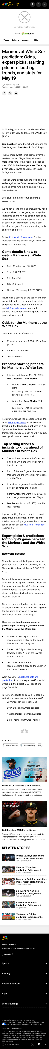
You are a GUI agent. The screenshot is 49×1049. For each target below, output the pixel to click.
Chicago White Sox (12, 745)
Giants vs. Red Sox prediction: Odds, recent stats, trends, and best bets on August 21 (31, 880)
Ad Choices (29, 1022)
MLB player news (17, 422)
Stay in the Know (9, 944)
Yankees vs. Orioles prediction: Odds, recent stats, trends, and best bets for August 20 (30, 915)
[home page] (10, 4)
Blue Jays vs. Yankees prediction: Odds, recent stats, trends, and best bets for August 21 (30, 892)
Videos (6, 40)
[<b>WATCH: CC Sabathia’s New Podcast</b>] (24, 769)
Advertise (5, 1020)
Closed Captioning (24, 1020)
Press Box (20, 1022)
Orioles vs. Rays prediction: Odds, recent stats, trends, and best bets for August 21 (30, 857)
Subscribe (7, 954)
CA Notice (25, 1024)
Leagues (25, 40)
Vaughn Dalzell (21, 908)
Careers (13, 1020)
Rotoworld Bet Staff (11, 85)
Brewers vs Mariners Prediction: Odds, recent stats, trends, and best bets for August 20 (30, 904)
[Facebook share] (4, 93)
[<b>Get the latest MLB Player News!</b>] (24, 814)
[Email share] (16, 93)
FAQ (33, 1020)
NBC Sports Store (8, 1022)
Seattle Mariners (29, 745)
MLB (39, 745)
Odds (36, 40)
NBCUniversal (16, 1028)
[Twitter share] (10, 93)
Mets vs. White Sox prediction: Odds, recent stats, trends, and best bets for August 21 (30, 868)
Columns (15, 40)
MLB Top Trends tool (34, 524)
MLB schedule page (16, 308)
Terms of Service (36, 1024)
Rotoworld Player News (21, 237)
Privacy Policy (40, 1022)
